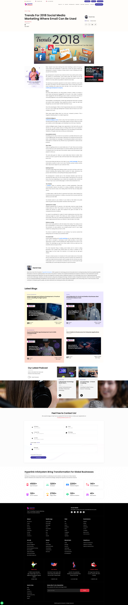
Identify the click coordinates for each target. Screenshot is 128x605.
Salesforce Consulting (87, 544)
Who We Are (29, 521)
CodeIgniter (67, 532)
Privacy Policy (29, 593)
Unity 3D (47, 542)
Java (65, 523)
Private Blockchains (68, 551)
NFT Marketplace (68, 553)
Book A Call (93, 1)
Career (28, 523)
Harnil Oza (92, 17)
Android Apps (48, 521)
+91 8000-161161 (34, 579)
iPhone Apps (48, 523)
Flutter (47, 526)
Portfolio (28, 532)
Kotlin (47, 530)
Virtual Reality (48, 548)
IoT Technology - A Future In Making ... (87, 382)
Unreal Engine (48, 544)
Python (66, 525)
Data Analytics (29, 549)
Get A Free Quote (99, 4)
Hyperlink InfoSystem (47, 272)
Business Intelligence (31, 544)
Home (26, 11)
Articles (28, 589)
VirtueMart (85, 530)
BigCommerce (86, 532)
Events (28, 525)
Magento (85, 521)
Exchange (66, 544)
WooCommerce (86, 534)
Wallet (66, 542)
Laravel (66, 530)
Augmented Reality (49, 546)
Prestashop (85, 526)
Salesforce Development (88, 542)
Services (28, 526)
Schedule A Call (100, 1)
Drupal (66, 528)
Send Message (38, 457)
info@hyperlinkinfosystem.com (64, 417)
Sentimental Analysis (31, 553)
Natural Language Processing (32, 548)
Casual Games (48, 549)
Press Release (87, 1)
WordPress (67, 526)
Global (28, 598)
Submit (84, 590)
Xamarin (47, 535)
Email (69, 426)
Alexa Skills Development (31, 555)
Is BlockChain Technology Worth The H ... (66, 382)
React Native (48, 528)
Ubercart (85, 525)
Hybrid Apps (48, 525)
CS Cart (84, 528)
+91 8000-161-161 (28, 1)
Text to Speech (30, 542)
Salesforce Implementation (88, 546)
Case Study (82, 4)
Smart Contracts (68, 549)
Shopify (84, 523)
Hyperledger (67, 548)
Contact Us (92, 4)
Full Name (36, 426)
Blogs (29, 11)
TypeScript (67, 535)
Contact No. (36, 432)
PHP (65, 521)
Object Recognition (30, 551)
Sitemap (28, 534)
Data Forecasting (30, 546)
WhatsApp (70, 432)
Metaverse (48, 551)
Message (36, 447)
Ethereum (66, 546)
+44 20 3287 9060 (50, 1)
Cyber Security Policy (31, 594)
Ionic (47, 532)
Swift (47, 534)
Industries (29, 528)
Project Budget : (33, 442)
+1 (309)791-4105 (39, 1)
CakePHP (66, 534)
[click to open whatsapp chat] (1, 603)
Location (36, 437)
